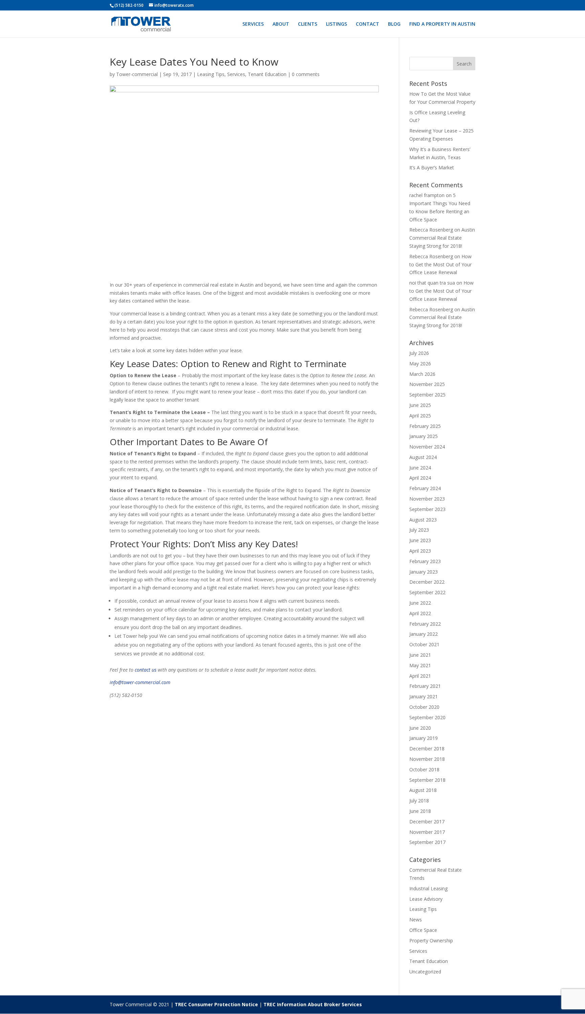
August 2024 (423, 457)
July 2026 (419, 353)
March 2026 (422, 374)
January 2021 (423, 696)
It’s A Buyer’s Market (431, 167)
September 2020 (427, 717)
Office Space (423, 930)
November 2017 (427, 832)
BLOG (394, 24)
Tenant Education (267, 74)
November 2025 (427, 384)
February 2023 (425, 561)
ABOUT (281, 24)
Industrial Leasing (428, 888)
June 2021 (420, 655)
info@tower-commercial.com (140, 682)
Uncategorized (425, 971)
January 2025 (423, 436)
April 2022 (420, 613)
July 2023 (419, 530)
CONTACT (367, 24)
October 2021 (424, 644)
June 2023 (420, 540)
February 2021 (425, 686)
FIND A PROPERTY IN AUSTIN (442, 24)
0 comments (306, 74)
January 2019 (423, 738)
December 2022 (427, 582)
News (415, 919)
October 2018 (424, 769)
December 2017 (427, 821)
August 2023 (423, 519)
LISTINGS (336, 24)
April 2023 (420, 551)
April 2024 (420, 478)
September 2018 (427, 780)
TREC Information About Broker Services (312, 1004)
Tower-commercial (137, 74)
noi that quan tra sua (432, 283)
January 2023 (423, 572)
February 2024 (425, 488)
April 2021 (420, 676)
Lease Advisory (425, 899)
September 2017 (427, 842)
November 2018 (427, 759)
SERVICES (253, 24)
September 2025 (427, 394)
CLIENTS (307, 24)
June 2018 (420, 811)
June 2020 (420, 728)
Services (236, 74)
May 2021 (420, 665)
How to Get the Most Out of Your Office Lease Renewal (440, 264)
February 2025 (425, 426)
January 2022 (423, 634)
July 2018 (419, 800)
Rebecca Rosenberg (431, 229)
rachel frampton (427, 195)
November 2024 (427, 446)
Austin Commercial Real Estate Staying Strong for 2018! (442, 237)
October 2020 (424, 707)
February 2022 (425, 624)
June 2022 (420, 603)
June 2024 (420, 467)
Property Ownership (431, 940)
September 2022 (427, 592)
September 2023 (427, 509)
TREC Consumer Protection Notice (216, 1004)
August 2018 (423, 790)
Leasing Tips (210, 74)
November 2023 (427, 499)
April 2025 (420, 415)
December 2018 (427, 748)
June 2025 (420, 405)
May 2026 (420, 363)
